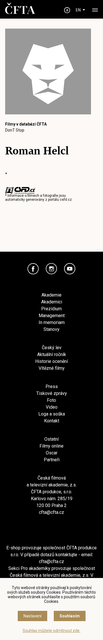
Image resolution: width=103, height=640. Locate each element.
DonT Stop (14, 130)
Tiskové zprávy (51, 393)
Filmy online (51, 446)
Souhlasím (70, 616)
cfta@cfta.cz (51, 512)
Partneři (52, 459)
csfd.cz (66, 200)
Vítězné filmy (52, 368)
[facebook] (33, 269)
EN (78, 10)
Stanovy (51, 329)
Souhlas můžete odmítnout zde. (51, 630)
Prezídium (51, 308)
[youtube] (70, 269)
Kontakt (51, 421)
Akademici (51, 302)
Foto (51, 400)
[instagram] (51, 269)
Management (52, 315)
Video (52, 407)
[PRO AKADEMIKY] (67, 10)
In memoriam (52, 322)
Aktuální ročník (51, 354)
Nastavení (32, 616)
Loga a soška (51, 414)
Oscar (52, 453)
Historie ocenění (51, 361)
